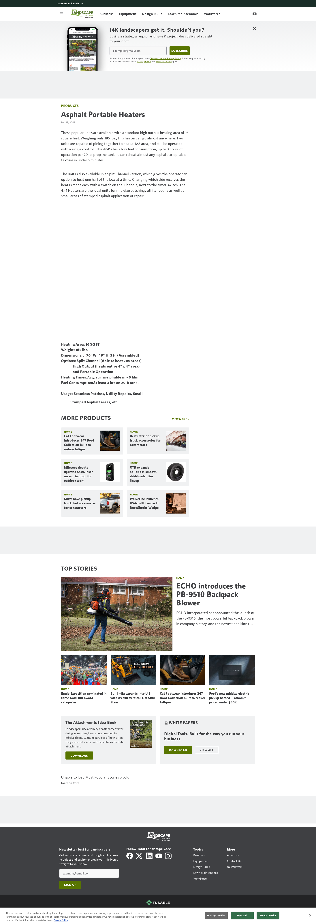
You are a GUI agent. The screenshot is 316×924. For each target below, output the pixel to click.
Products (70, 105)
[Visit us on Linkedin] (149, 855)
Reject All (242, 915)
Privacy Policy (144, 61)
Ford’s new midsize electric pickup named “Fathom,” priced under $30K (229, 698)
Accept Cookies (267, 915)
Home (68, 431)
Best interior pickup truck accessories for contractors (145, 440)
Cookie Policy (61, 920)
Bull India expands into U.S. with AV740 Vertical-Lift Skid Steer (132, 698)
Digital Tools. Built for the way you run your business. (204, 736)
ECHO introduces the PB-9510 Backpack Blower (211, 594)
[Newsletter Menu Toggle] (254, 13)
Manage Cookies (216, 915)
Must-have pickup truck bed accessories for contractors (80, 503)
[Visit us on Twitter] (139, 855)
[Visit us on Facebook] (129, 855)
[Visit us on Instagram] (168, 855)
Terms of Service (164, 61)
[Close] (310, 915)
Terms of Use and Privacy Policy (165, 58)
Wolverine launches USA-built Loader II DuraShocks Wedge (144, 503)
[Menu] (61, 13)
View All (206, 750)
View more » (180, 419)
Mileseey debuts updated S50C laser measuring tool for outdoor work (78, 474)
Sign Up (70, 885)
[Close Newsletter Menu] (254, 28)
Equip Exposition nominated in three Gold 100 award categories (83, 698)
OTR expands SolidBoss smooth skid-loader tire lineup (143, 474)
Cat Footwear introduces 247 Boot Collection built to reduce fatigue (79, 442)
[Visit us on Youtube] (158, 855)
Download (79, 755)
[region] (158, 916)
